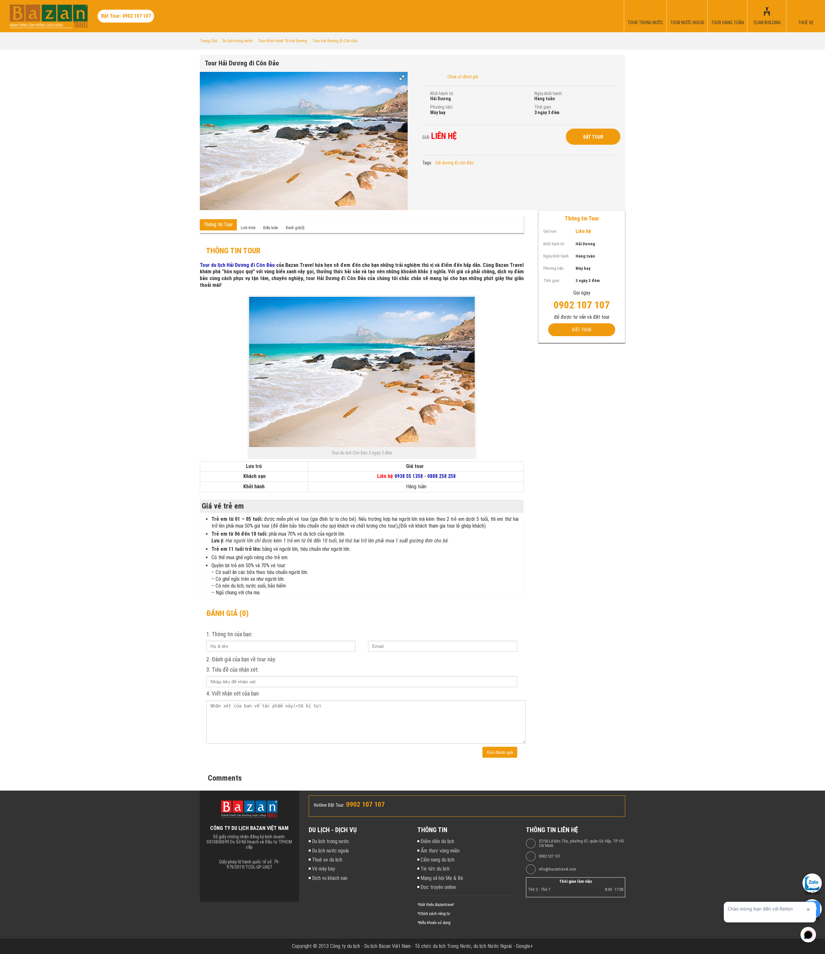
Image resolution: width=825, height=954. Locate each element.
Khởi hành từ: (442, 93)
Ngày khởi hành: (548, 93)
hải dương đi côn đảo (454, 162)
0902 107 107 (549, 856)
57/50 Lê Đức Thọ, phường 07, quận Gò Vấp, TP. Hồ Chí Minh (581, 843)
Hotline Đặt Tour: (329, 805)
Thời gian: (543, 107)
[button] (402, 78)
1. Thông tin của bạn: (229, 634)
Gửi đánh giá (500, 752)
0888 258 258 (441, 476)
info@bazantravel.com (557, 869)
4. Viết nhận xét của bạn (232, 693)
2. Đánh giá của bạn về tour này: (241, 659)
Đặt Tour (593, 137)
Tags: (427, 162)
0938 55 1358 (408, 476)
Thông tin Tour (218, 224)
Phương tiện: (441, 107)
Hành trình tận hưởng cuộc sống (36, 25)
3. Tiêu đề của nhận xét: (232, 670)
